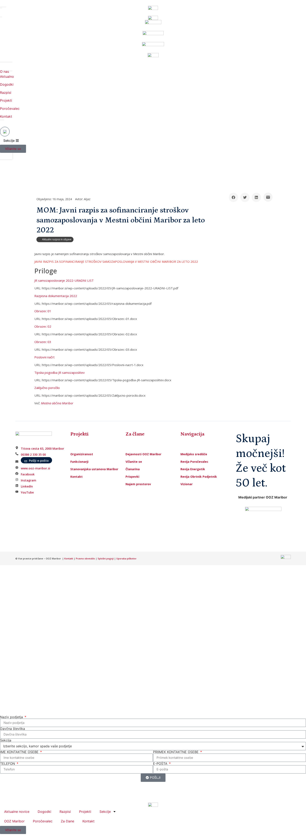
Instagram (28, 480)
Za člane (67, 821)
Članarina (133, 469)
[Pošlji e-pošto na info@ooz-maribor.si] (268, 197)
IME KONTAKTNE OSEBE (20, 752)
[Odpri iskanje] (5, 131)
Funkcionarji (79, 462)
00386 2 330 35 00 (33, 455)
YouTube (27, 492)
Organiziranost (81, 454)
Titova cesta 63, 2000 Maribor (42, 448)
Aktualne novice (16, 811)
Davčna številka (12, 728)
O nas (4, 71)
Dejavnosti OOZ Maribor (144, 454)
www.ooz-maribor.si (35, 468)
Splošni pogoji (106, 558)
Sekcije (105, 811)
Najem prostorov (138, 484)
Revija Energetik (192, 469)
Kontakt (6, 116)
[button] (233, 197)
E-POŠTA (160, 763)
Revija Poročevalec (194, 462)
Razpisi (5, 92)
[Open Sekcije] (17, 140)
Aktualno (7, 76)
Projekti (6, 100)
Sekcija (5, 740)
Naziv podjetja (12, 717)
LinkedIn (27, 486)
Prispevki (132, 477)
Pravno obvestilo (85, 558)
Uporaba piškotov (126, 558)
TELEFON (8, 763)
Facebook (28, 474)
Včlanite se (134, 462)
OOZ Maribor (14, 821)
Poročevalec (10, 108)
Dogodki (7, 84)
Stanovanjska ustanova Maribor (94, 469)
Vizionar (186, 484)
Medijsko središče (193, 454)
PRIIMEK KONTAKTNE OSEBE (176, 752)
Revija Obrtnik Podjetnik (198, 477)
